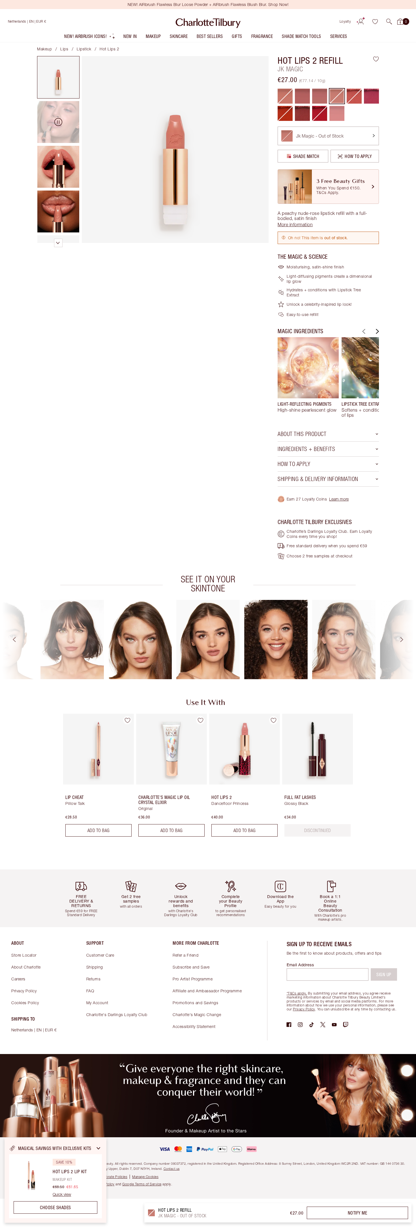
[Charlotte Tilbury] (208, 21)
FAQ (90, 990)
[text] (317, 830)
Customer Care (100, 955)
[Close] (98, 1148)
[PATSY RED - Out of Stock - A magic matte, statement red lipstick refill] (319, 113)
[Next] (376, 331)
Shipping (94, 967)
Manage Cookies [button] (145, 1177)
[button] (389, 21)
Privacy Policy (24, 990)
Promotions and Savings (195, 1002)
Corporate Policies (112, 1177)
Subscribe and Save (191, 967)
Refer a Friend (185, 955)
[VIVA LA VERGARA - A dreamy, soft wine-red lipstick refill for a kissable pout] (302, 113)
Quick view (62, 1194)
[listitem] (89, 37)
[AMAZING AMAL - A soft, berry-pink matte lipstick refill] (371, 96)
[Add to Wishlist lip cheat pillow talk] (127, 720)
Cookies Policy (25, 1002)
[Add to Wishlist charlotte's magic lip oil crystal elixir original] (200, 720)
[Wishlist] (375, 21)
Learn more (339, 499)
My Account (97, 1002)
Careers (18, 978)
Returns (93, 978)
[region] (55, 1180)
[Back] (363, 331)
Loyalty (345, 21)
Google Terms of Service (142, 1184)
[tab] (58, 77)
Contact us (172, 1168)
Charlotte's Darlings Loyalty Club (116, 1014)
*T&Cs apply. (297, 993)
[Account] (361, 21)
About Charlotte (26, 967)
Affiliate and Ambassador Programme (207, 990)
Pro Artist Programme (193, 978)
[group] (308, 377)
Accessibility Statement (194, 1026)
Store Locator (24, 955)
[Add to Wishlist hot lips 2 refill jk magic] (376, 58)
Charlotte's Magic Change (197, 1014)
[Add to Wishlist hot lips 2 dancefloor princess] (273, 720)
